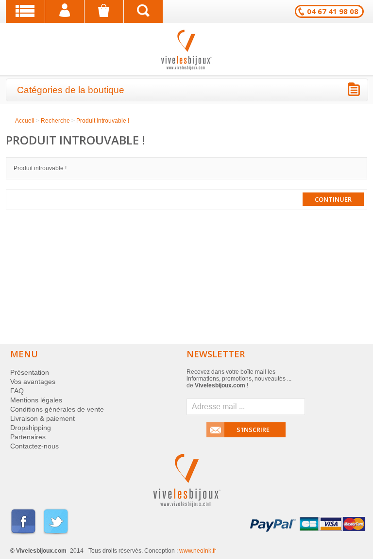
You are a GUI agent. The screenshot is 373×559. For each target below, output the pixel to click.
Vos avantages (32, 381)
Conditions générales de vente (57, 409)
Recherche (55, 120)
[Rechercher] (143, 11)
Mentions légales (36, 400)
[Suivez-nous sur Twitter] (56, 533)
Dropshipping (30, 427)
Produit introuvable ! (102, 120)
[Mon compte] (64, 11)
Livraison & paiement (42, 418)
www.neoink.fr (197, 550)
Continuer (333, 199)
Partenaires (28, 437)
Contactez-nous (34, 446)
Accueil (24, 120)
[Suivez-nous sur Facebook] (23, 533)
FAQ (17, 391)
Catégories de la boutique (70, 90)
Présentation (29, 372)
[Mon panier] (104, 11)
